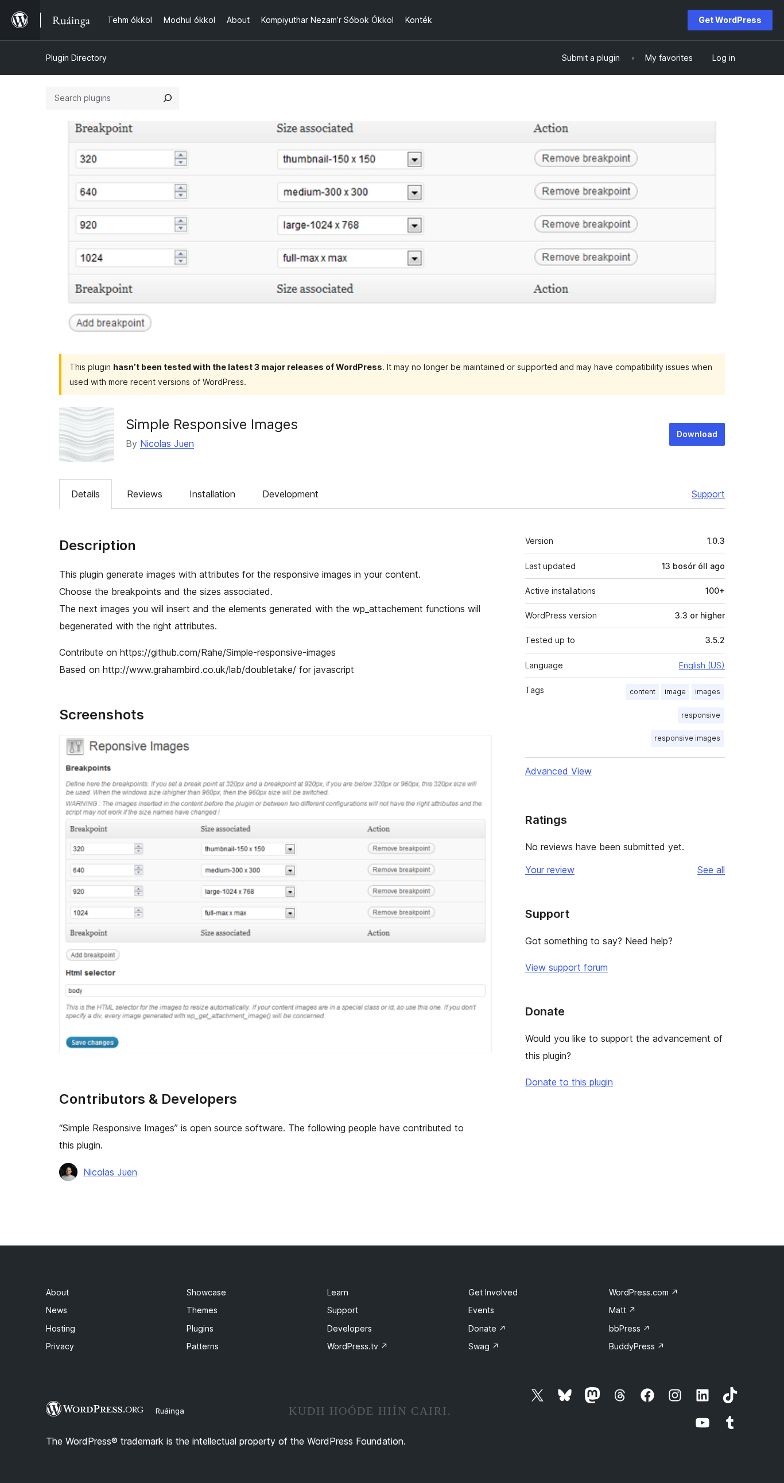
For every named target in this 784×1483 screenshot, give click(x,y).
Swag (483, 1346)
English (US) (702, 665)
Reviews (144, 494)
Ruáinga (170, 1410)
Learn (337, 1292)
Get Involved (493, 1292)
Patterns (203, 1346)
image (675, 691)
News (56, 1310)
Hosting (60, 1328)
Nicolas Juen (167, 443)
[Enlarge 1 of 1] (476, 750)
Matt (622, 1310)
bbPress (629, 1328)
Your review (550, 869)
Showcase (206, 1292)
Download (697, 434)
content (642, 691)
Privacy (60, 1346)
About (57, 1292)
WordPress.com (643, 1292)
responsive (700, 715)
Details (85, 494)
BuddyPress (637, 1346)
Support (708, 494)
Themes (202, 1310)
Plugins (200, 1328)
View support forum (566, 967)
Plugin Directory (76, 58)
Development (290, 494)
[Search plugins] (167, 98)
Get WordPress (730, 20)
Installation (212, 494)
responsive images (687, 738)
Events (481, 1310)
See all (711, 869)
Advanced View (558, 771)
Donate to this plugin (569, 1082)
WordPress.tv (357, 1346)
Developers (349, 1328)
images (707, 691)
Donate (487, 1328)
